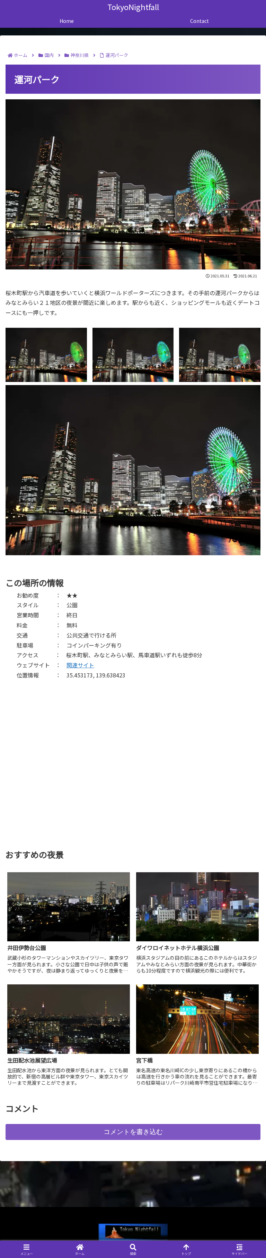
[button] (245, 1017)
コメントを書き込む (133, 1131)
